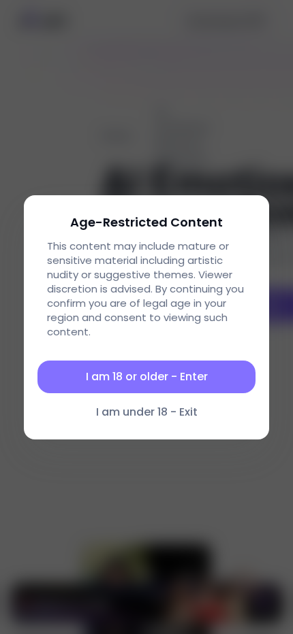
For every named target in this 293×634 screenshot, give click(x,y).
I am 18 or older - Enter (147, 376)
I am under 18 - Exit (147, 412)
